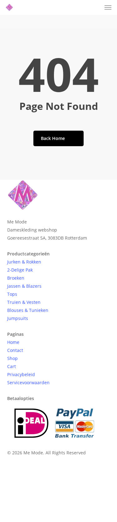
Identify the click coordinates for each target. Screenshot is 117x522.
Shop (12, 358)
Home (13, 342)
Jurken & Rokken (24, 262)
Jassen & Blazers (24, 286)
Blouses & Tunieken (27, 310)
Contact (15, 350)
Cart (11, 366)
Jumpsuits (17, 318)
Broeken (15, 278)
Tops (12, 294)
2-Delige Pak (20, 270)
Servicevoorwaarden (28, 382)
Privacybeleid (21, 374)
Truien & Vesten (24, 302)
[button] (108, 7)
